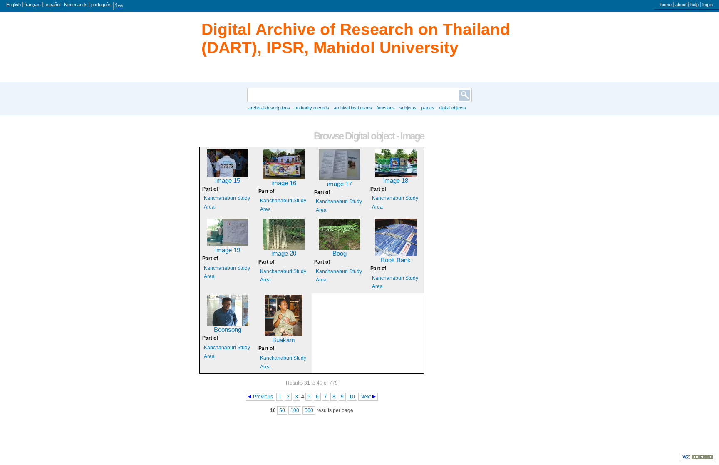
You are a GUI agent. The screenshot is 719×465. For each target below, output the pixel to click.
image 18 (395, 180)
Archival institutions (353, 107)
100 (294, 410)
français (33, 4)
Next (365, 397)
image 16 (283, 183)
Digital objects (452, 107)
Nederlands (75, 4)
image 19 (227, 250)
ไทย (119, 5)
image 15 (227, 180)
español (52, 4)
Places (427, 107)
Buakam (283, 340)
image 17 (339, 184)
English (13, 4)
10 (352, 397)
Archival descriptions (269, 107)
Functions (386, 107)
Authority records (312, 107)
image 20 (283, 253)
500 (309, 410)
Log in (707, 4)
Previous (263, 397)
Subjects (408, 107)
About (681, 4)
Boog (339, 253)
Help (694, 4)
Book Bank (396, 260)
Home (666, 4)
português (101, 4)
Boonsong (227, 329)
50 (282, 410)
